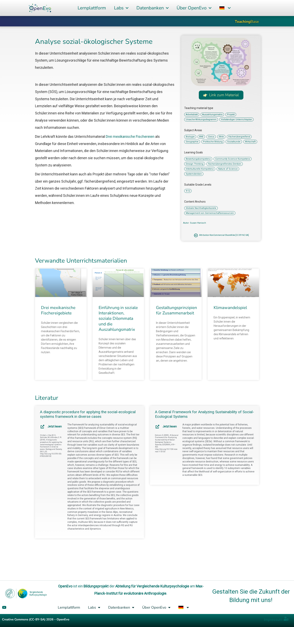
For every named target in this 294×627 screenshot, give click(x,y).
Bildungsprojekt (96, 586)
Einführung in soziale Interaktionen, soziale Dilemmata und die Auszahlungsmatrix (118, 318)
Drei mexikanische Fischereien (130, 136)
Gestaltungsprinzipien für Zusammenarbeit (176, 310)
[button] (225, 8)
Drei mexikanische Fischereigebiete (58, 310)
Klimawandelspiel (230, 307)
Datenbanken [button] (150, 8)
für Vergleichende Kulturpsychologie (160, 586)
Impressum (273, 619)
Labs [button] (119, 8)
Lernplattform (92, 8)
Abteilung (122, 586)
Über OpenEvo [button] (192, 8)
